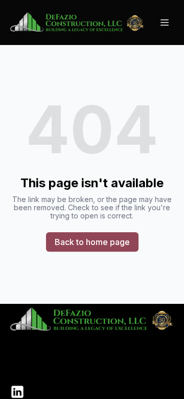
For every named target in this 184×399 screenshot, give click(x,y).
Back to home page (92, 242)
